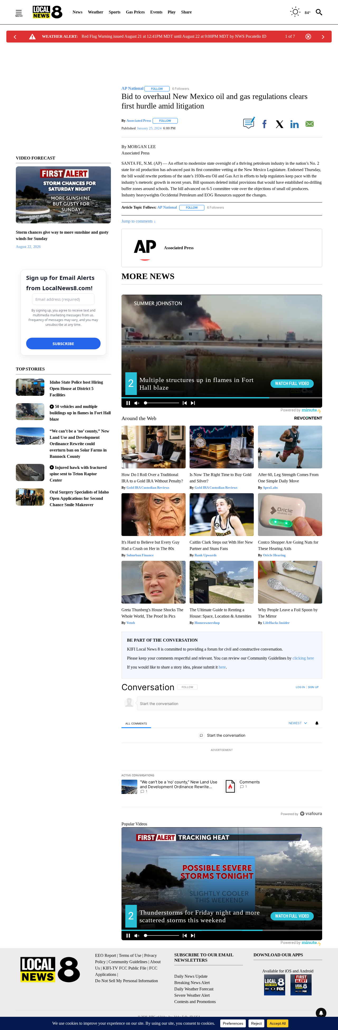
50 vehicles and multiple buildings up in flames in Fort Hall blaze (80, 412)
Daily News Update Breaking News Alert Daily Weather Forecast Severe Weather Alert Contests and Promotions (195, 989)
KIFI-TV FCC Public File (124, 968)
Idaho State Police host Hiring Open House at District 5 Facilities (76, 388)
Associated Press (138, 121)
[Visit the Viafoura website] (311, 813)
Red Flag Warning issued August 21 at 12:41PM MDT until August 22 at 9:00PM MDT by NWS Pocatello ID (174, 36)
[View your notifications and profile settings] (317, 723)
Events (156, 12)
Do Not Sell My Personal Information (126, 981)
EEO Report (105, 955)
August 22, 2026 (28, 247)
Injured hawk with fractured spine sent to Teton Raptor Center (78, 473)
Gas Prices (135, 12)
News (77, 12)
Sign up (313, 687)
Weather (95, 12)
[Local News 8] (47, 12)
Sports (114, 12)
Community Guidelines (128, 962)
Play (172, 12)
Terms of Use (130, 955)
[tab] (136, 723)
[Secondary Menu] (23, 12)
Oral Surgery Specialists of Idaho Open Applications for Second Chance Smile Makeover (79, 498)
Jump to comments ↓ (138, 221)
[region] (221, 750)
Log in (300, 687)
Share (186, 12)
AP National (167, 207)
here (222, 667)
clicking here (303, 658)
